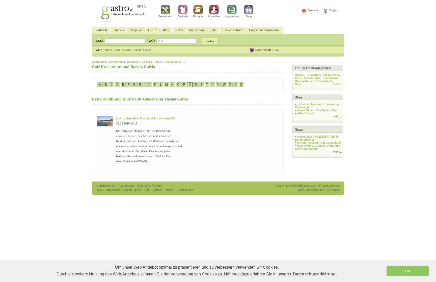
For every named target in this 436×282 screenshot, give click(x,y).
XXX (172, 118)
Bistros (300, 74)
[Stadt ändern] (143, 49)
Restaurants (165, 16)
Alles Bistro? (305, 113)
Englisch (334, 10)
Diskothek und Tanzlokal (324, 74)
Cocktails (183, 16)
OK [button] (407, 271)
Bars (298, 84)
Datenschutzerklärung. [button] (315, 274)
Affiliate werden (106, 185)
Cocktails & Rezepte (149, 185)
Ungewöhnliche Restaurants (314, 81)
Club (298, 78)
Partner (158, 189)
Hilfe (147, 189)
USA (276, 50)
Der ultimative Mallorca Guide (140, 118)
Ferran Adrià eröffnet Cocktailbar (319, 142)
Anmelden (214, 16)
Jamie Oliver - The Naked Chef (317, 110)
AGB (100, 189)
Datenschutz (185, 189)
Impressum (113, 189)
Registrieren (232, 16)
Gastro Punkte (132, 189)
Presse (169, 189)
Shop (249, 16)
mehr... (337, 84)
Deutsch (313, 10)
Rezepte (198, 16)
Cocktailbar (331, 78)
